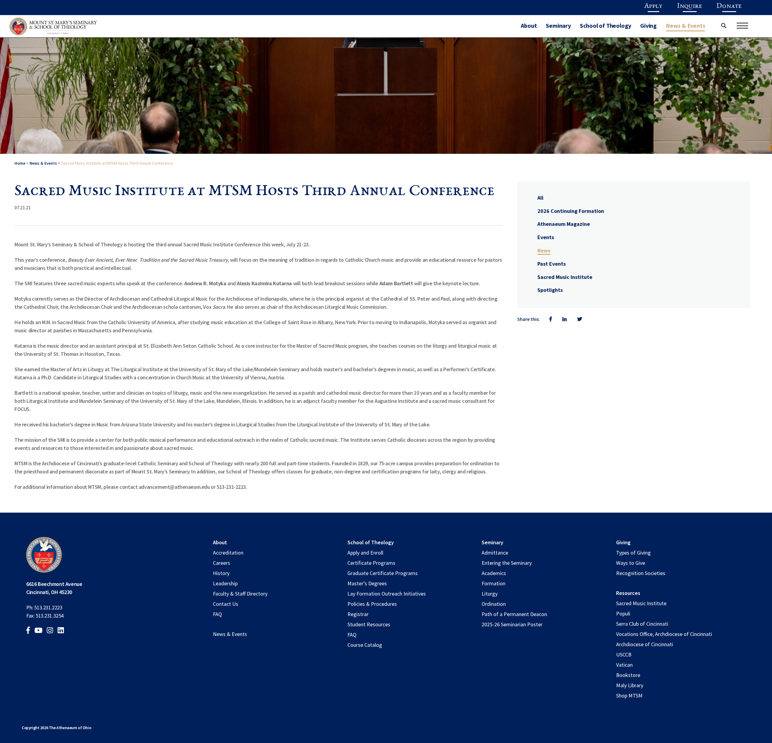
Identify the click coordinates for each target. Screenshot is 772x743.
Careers (221, 562)
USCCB (623, 654)
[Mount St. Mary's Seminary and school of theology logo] (53, 28)
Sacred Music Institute (564, 276)
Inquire (689, 6)
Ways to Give (630, 562)
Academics (494, 573)
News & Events (685, 25)
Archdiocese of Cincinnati (644, 644)
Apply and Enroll (365, 552)
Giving (648, 25)
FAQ (217, 614)
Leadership (225, 583)
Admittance (495, 552)
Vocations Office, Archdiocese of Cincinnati (664, 634)
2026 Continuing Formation (570, 210)
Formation (493, 583)
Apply (653, 6)
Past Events (551, 263)
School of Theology (605, 25)
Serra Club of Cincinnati (642, 623)
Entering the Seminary (507, 562)
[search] (721, 26)
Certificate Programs (371, 562)
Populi (623, 613)
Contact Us (225, 603)
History (221, 573)
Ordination (494, 603)
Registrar (358, 614)
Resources (628, 593)
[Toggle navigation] (742, 26)
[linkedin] (63, 631)
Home (19, 163)
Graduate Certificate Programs (382, 573)
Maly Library (629, 685)
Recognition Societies (640, 573)
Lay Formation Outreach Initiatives (386, 593)
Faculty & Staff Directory (240, 593)
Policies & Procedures (372, 603)
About (529, 25)
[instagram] (52, 631)
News (543, 250)
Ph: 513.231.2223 (44, 607)
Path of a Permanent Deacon (514, 614)
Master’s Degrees (367, 583)
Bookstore (628, 675)
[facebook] (29, 631)
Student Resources (368, 624)
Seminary (558, 25)
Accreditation (228, 552)
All (540, 197)
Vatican (624, 664)
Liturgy (490, 593)
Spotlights (550, 289)
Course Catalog (364, 644)
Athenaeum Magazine (563, 223)
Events (545, 237)
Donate (729, 6)
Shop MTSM (629, 695)
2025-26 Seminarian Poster (512, 624)
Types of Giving (633, 552)
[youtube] (40, 631)
